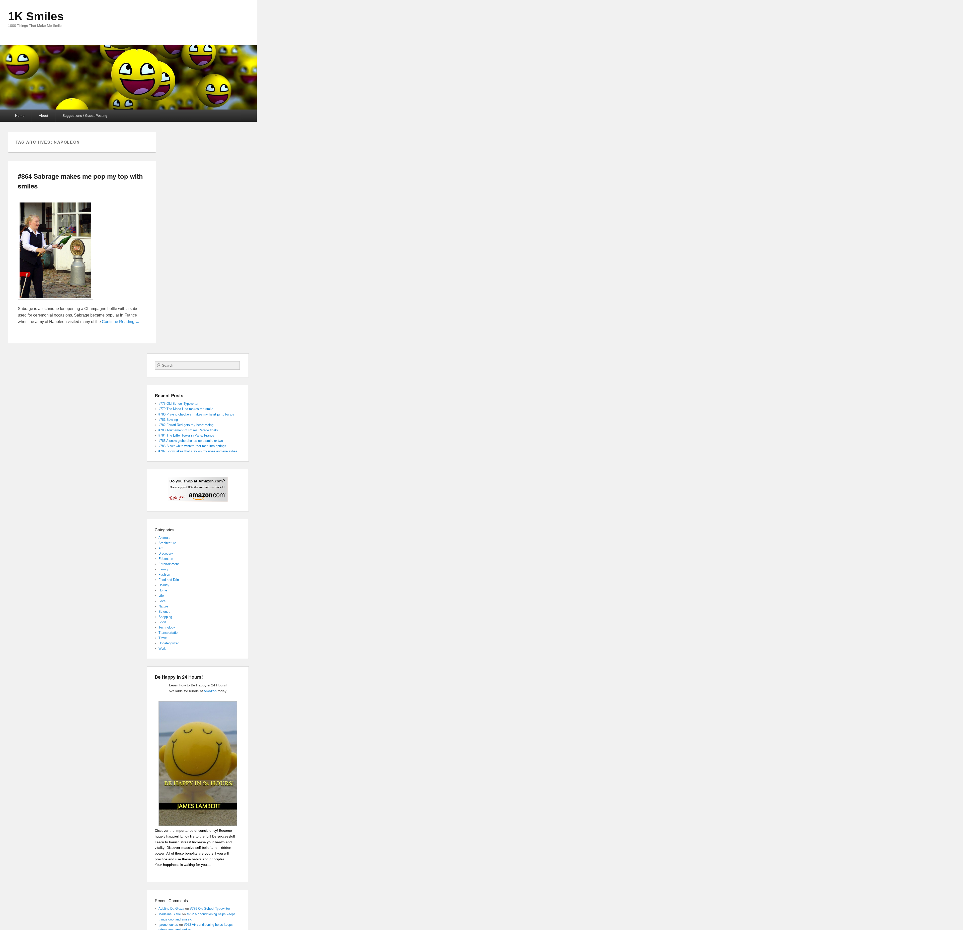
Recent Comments (171, 900)
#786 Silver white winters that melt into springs (192, 446)
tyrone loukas (168, 924)
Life (161, 595)
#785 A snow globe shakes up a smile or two (190, 441)
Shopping (165, 617)
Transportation (168, 633)
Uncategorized (168, 643)
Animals (164, 538)
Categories (164, 530)
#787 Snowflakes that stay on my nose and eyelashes (197, 451)
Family (163, 569)
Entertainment (168, 564)
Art (160, 548)
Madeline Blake (169, 914)
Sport (162, 622)
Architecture (167, 543)
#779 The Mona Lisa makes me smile (185, 409)
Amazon (210, 691)
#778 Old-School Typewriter (178, 403)
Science (164, 611)
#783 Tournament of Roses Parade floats (188, 430)
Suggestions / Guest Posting (84, 116)
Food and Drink (169, 580)
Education (165, 559)
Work (162, 648)
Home (20, 116)
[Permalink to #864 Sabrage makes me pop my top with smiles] (55, 302)
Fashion (164, 574)
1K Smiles (36, 16)
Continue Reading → (120, 322)
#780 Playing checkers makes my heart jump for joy (196, 414)
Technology (166, 627)
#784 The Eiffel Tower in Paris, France (186, 435)
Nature (163, 606)
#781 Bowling (168, 420)
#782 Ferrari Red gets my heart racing (185, 425)
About (43, 116)
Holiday (163, 585)
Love (162, 601)
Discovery (165, 553)
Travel (163, 638)
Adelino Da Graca (171, 908)
